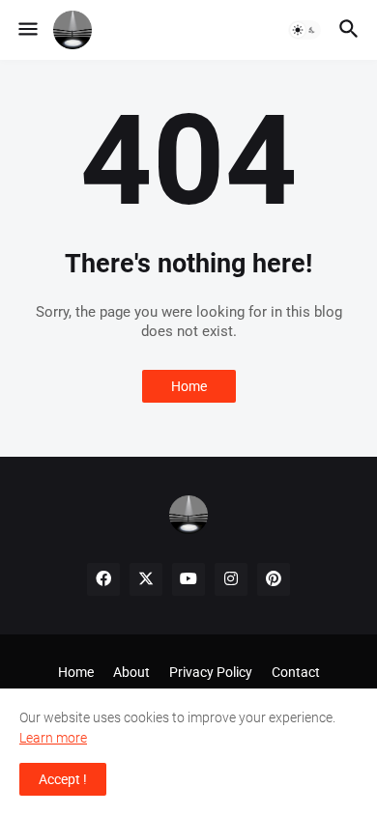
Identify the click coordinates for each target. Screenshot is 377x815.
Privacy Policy (210, 672)
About (131, 672)
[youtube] (188, 579)
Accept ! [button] (63, 779)
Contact (296, 672)
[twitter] (146, 579)
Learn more (53, 737)
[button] (26, 30)
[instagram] (231, 579)
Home (189, 386)
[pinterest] (273, 579)
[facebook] (103, 579)
